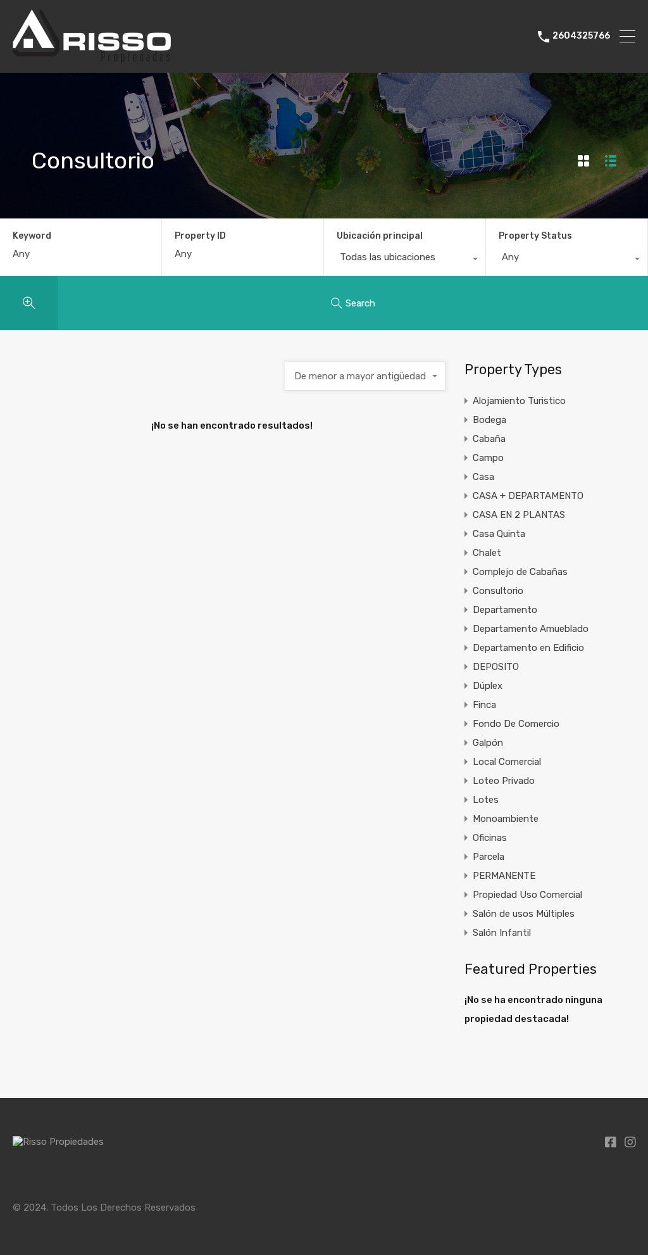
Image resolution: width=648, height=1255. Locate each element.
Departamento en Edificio (528, 647)
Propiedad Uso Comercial (527, 894)
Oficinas (490, 837)
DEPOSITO (496, 666)
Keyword (32, 236)
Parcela (488, 856)
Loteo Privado (504, 780)
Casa (483, 476)
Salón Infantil (502, 932)
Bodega (489, 420)
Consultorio (498, 590)
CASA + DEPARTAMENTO (528, 495)
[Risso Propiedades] (92, 57)
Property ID (200, 236)
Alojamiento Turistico (519, 401)
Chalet (487, 552)
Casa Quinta (499, 533)
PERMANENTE (504, 875)
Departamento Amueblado (531, 628)
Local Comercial (507, 761)
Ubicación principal (380, 235)
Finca (484, 704)
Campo (488, 458)
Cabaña (489, 439)
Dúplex (487, 685)
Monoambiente (506, 818)
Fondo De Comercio (516, 723)
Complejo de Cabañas (520, 571)
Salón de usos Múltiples (524, 913)
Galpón (488, 742)
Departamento (505, 609)
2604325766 (581, 36)
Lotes (486, 799)
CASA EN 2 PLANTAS (519, 514)
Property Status (535, 235)
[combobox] (404, 260)
